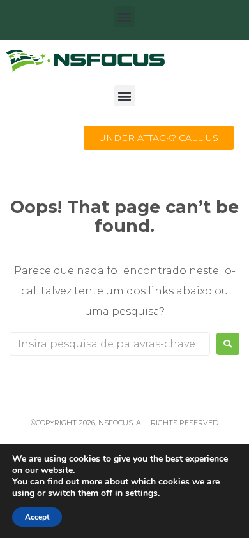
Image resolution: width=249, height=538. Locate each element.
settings (141, 493)
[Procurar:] (110, 344)
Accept (37, 517)
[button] (124, 16)
